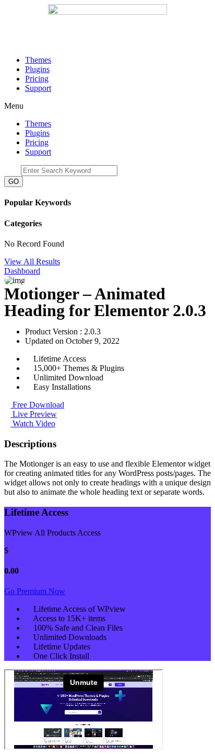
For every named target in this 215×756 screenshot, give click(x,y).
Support (38, 88)
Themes (38, 59)
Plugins (37, 69)
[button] (107, 106)
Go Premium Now (34, 591)
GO (13, 181)
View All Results (32, 261)
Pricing (37, 78)
